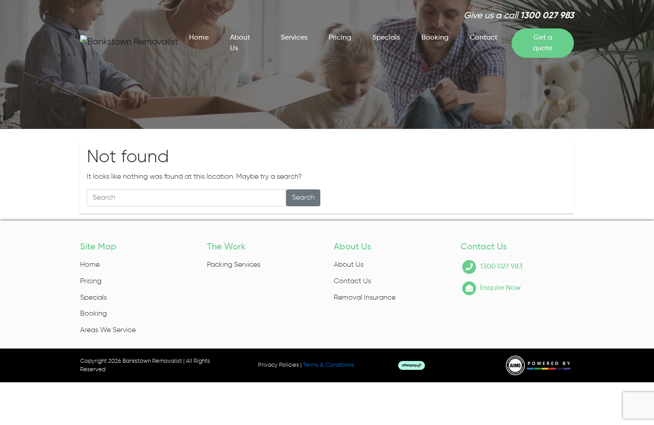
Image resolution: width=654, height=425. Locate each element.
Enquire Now (500, 288)
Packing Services (233, 265)
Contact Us (352, 281)
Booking (434, 37)
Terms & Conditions (328, 365)
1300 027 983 (547, 16)
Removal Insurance (365, 297)
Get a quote (543, 43)
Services (294, 37)
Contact (483, 37)
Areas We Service (108, 330)
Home (199, 37)
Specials (386, 37)
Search (303, 197)
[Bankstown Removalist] (129, 41)
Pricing (340, 37)
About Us (240, 43)
